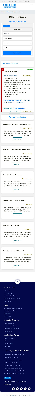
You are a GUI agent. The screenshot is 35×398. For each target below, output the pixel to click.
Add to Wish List (19, 108)
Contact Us (7, 301)
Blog (5, 341)
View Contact (26, 111)
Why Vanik (7, 316)
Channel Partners (12, 12)
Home (3, 12)
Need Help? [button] (6, 26)
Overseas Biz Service (10, 326)
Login (31, 4)
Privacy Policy (8, 293)
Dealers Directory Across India (13, 360)
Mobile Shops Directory (11, 362)
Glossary (7, 346)
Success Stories (9, 323)
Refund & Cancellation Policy (13, 298)
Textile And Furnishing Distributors (15, 370)
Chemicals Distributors (11, 357)
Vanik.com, (15, 395)
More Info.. (17, 139)
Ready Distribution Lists (17, 351)
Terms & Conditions (10, 296)
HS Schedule (8, 331)
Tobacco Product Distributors (13, 368)
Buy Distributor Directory (13, 100)
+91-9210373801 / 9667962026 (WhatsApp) (17, 1)
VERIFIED (30, 69)
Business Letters (9, 338)
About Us (7, 290)
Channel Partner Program (12, 328)
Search (18, 53)
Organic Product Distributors (13, 365)
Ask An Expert (8, 343)
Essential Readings (10, 311)
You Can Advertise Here (17, 22)
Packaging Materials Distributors (14, 354)
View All (7, 378)
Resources (7, 313)
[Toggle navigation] (30, 6)
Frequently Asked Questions (13, 308)
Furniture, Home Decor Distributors (15, 373)
